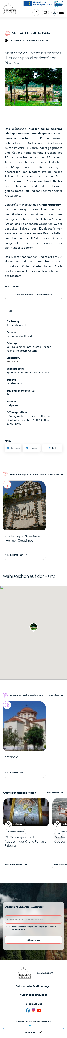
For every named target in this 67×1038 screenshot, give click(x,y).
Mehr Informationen (14, 555)
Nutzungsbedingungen (34, 994)
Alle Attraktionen (49, 474)
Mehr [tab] (9, 310)
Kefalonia (12, 361)
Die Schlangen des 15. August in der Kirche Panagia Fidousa (25, 841)
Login (54, 12)
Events (45, 12)
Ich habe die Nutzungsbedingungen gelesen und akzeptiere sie (34, 928)
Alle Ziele (54, 695)
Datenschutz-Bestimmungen (33, 986)
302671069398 (43, 294)
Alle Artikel (53, 793)
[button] (33, 87)
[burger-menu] (61, 12)
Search (36, 12)
